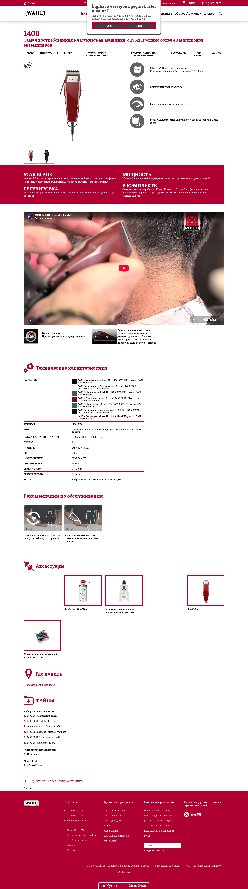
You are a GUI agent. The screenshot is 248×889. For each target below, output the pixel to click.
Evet (109, 25)
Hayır (139, 25)
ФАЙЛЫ (216, 53)
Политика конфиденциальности (203, 865)
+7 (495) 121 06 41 (214, 3)
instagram (184, 2)
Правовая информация (167, 865)
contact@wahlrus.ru (78, 820)
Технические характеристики (97, 54)
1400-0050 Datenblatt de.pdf (42, 715)
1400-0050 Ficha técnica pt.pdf (43, 737)
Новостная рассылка (159, 802)
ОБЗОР (30, 53)
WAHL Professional (114, 810)
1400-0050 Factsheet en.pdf (41, 720)
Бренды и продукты (118, 802)
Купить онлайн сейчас (126, 885)
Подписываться (154, 850)
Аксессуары (178, 53)
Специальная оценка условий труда (128, 865)
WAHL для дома (113, 820)
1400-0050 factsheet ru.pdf (41, 742)
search (223, 13)
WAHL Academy (112, 815)
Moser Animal (111, 830)
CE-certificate (34, 765)
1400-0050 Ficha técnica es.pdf (43, 726)
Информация (49, 53)
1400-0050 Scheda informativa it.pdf (46, 731)
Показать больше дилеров (40, 684)
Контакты (168, 3)
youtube (191, 2)
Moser (107, 825)
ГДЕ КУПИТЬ (199, 54)
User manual (34, 753)
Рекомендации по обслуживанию (143, 54)
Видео (209, 13)
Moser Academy (188, 13)
